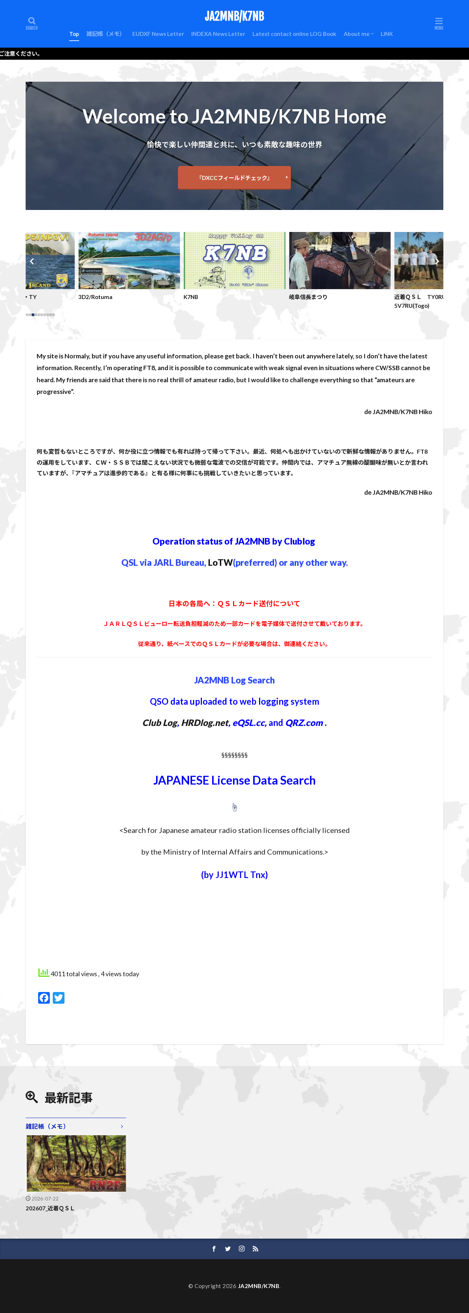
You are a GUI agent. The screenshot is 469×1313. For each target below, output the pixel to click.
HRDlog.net (204, 722)
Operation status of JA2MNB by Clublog (233, 541)
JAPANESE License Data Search (235, 780)
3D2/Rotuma (95, 297)
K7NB (191, 297)
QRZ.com (304, 722)
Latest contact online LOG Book (294, 33)
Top (74, 33)
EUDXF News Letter (158, 33)
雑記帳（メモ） (105, 33)
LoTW (220, 562)
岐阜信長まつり (308, 297)
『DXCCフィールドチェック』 (234, 177)
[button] (33, 261)
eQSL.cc (248, 722)
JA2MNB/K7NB (234, 16)
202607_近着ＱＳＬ (50, 1208)
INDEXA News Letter (218, 33)
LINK (387, 33)
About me (357, 33)
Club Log (159, 722)
